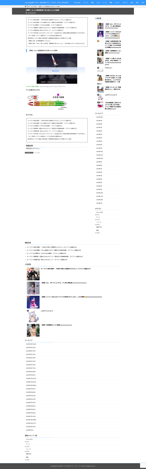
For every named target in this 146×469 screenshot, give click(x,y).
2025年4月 (99, 138)
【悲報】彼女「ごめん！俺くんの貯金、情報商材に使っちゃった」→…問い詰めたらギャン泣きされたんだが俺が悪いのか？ (57, 43)
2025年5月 (99, 134)
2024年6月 (99, 172)
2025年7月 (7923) (30, 354)
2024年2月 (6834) (30, 413)
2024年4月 (99, 179)
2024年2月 (99, 186)
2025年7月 (99, 127)
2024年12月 (99, 151)
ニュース (98, 222)
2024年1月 (99, 189)
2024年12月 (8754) (31, 378)
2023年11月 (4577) (31, 423)
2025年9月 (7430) (30, 347)
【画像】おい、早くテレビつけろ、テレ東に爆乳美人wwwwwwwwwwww (113, 26)
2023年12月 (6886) (31, 419)
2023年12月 (99, 193)
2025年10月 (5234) (31, 344)
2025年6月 (99, 131)
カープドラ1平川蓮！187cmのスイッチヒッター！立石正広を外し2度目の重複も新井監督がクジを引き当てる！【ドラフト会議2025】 (57, 33)
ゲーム (98, 217)
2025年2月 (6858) (30, 371)
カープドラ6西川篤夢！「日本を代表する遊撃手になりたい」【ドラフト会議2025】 (50, 20)
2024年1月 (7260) (30, 416)
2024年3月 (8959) (30, 409)
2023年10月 (99, 199)
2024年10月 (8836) (31, 385)
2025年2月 (99, 144)
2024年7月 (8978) (30, 395)
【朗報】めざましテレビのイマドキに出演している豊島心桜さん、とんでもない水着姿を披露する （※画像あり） (109, 80)
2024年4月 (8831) (30, 406)
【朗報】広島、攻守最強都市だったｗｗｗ (39, 41)
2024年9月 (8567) (30, 388)
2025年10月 (99, 117)
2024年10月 (99, 158)
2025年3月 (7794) (30, 368)
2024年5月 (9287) (30, 402)
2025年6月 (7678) (30, 357)
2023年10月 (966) (30, 426)
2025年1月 (99, 148)
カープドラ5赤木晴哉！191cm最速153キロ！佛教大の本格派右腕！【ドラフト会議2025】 (52, 22)
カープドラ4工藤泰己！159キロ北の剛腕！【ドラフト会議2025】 (45, 25)
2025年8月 (99, 124)
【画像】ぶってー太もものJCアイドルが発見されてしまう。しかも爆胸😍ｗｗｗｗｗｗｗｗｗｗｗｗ (71, 297)
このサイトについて (111, 95)
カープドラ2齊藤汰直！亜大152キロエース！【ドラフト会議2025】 (46, 30)
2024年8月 (99, 165)
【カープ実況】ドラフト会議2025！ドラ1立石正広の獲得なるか (45, 35)
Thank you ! (108, 68)
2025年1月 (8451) (30, 375)
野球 (97, 230)
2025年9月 (99, 120)
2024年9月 (99, 162)
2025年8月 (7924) (30, 351)
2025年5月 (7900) (30, 361)
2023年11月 (99, 196)
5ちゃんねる (37, 152)
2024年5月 (99, 175)
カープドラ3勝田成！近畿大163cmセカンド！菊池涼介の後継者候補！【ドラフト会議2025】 (52, 27)
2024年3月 (99, 182)
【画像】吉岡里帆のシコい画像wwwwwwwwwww (56, 325)
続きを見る (55, 71)
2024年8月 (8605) (30, 392)
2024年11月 (99, 155)
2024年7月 (99, 169)
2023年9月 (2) (29, 430)
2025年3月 (99, 141)
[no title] (57, 83)
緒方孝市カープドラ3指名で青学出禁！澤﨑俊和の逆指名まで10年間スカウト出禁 (49, 38)
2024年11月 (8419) (31, 382)
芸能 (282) (99, 227)
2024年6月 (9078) (30, 399)
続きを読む (29, 115)
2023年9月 (99, 203)
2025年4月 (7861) (30, 364)
